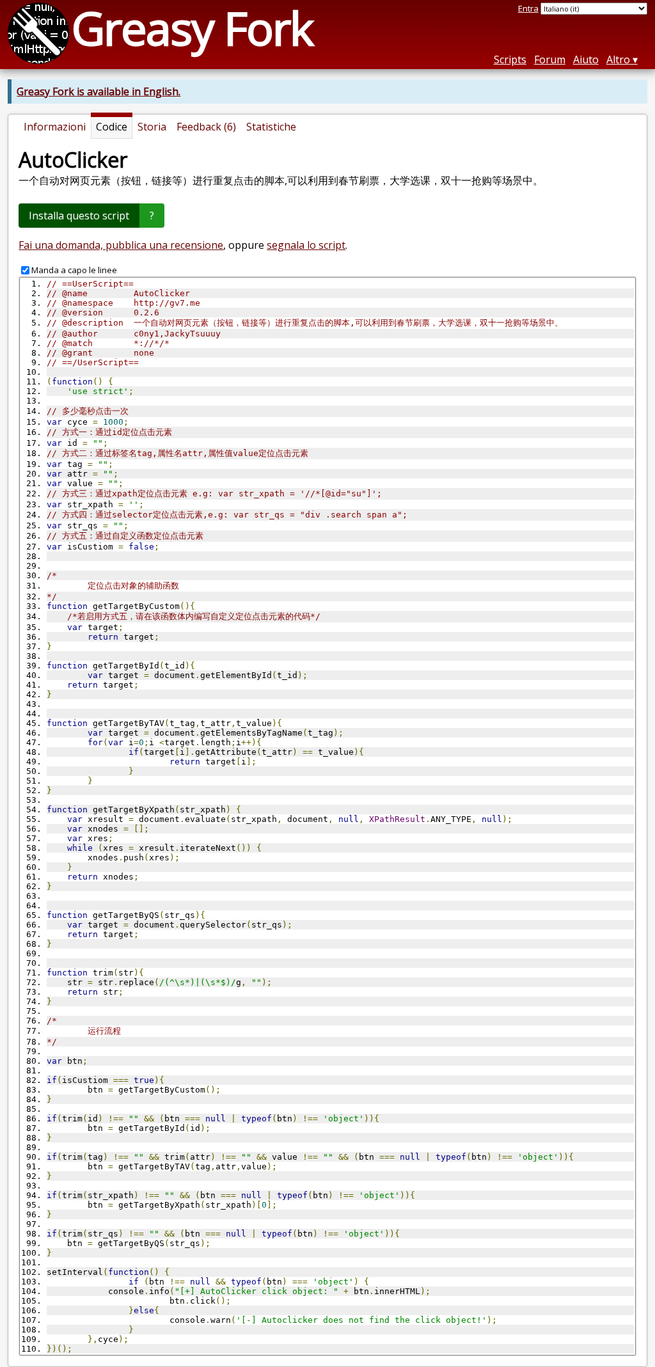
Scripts (510, 59)
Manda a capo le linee (74, 270)
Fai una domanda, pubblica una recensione (121, 245)
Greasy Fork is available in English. (98, 91)
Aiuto (586, 59)
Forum (549, 59)
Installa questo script (79, 216)
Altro (618, 59)
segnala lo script (306, 245)
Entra (528, 8)
